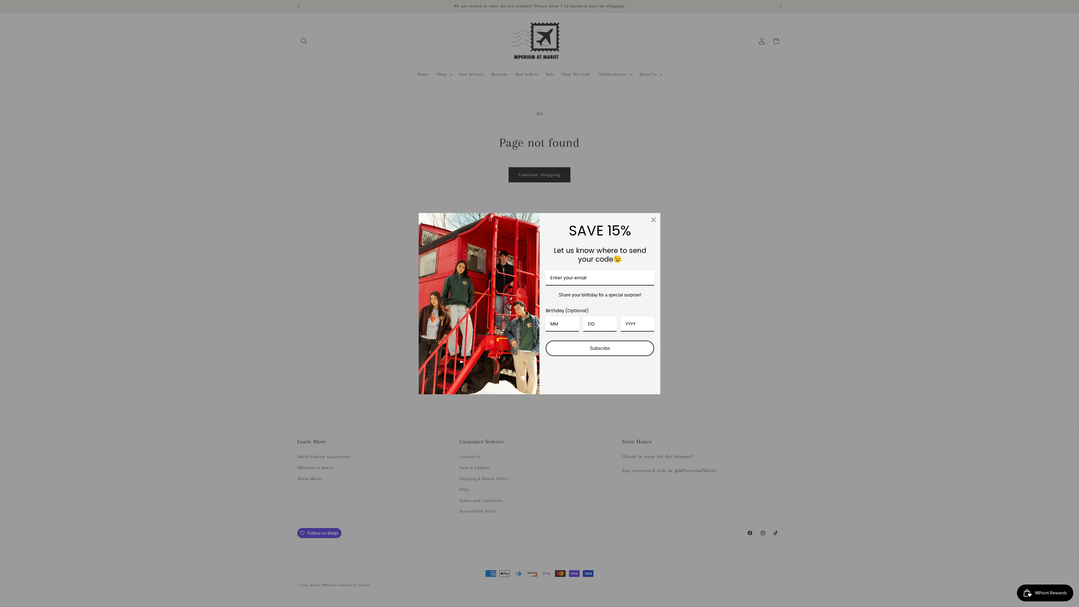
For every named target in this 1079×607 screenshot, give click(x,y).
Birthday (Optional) (567, 310)
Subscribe (600, 348)
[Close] (653, 220)
